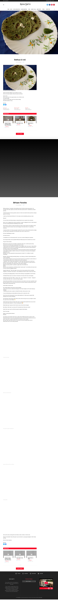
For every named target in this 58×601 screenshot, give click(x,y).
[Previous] (19, 130)
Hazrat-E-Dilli (33, 9)
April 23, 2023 (18, 125)
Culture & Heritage (24, 9)
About (11, 9)
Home (4, 0)
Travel (43, 9)
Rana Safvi (7, 126)
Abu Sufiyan (40, 597)
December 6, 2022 (30, 126)
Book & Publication (16, 9)
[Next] (20, 130)
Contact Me (6, 0)
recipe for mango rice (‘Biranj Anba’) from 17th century (8, 124)
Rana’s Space (39, 9)
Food (29, 9)
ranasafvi (30, 125)
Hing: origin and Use (19, 123)
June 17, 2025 (7, 127)
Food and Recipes (18, 62)
